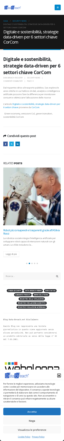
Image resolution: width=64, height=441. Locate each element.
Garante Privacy (22, 295)
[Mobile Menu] (58, 7)
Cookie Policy (24, 436)
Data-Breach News (33, 290)
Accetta (32, 411)
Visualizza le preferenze (32, 429)
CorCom (35, 107)
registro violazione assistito (32, 303)
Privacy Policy (38, 436)
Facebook (5, 144)
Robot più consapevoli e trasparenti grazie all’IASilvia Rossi (31, 231)
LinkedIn (17, 144)
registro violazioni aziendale (32, 307)
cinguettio (11, 144)
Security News (33, 78)
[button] (59, 375)
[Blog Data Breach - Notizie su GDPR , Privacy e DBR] (12, 7)
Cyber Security (14, 290)
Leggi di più (11, 254)
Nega (32, 420)
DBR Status (50, 290)
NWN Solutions (41, 295)
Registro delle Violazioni (32, 299)
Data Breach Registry (13, 78)
